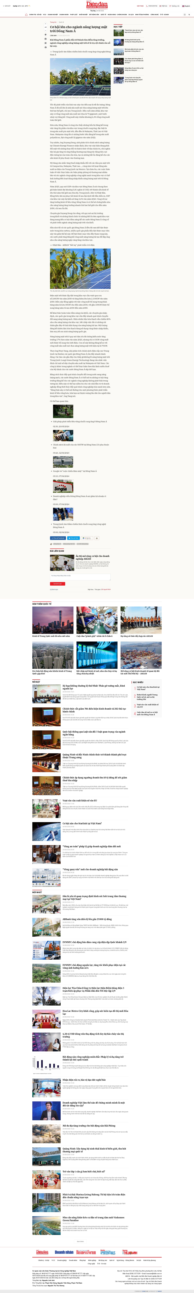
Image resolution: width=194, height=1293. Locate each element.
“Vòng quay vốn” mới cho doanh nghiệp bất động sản (90, 869)
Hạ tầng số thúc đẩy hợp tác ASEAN (137, 636)
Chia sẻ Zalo (74, 538)
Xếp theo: (91, 589)
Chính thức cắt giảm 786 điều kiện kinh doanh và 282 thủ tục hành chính (94, 710)
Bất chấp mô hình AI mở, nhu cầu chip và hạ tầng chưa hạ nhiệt (96, 672)
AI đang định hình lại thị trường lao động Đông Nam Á (134, 41)
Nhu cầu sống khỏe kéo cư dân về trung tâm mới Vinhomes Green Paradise (93, 1219)
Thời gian (97, 589)
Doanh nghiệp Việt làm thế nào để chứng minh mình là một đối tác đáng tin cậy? (94, 1104)
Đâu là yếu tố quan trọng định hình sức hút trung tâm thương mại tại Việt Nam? (94, 897)
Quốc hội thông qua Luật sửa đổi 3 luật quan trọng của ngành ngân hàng (94, 733)
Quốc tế (103, 14)
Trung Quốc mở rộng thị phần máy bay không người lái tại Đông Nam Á (133, 79)
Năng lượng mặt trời (68, 544)
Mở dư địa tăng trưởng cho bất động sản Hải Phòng (89, 1125)
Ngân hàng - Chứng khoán (117, 14)
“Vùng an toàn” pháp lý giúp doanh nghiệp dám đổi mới (92, 846)
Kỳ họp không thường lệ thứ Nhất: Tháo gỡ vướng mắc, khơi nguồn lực (94, 687)
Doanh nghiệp (53, 14)
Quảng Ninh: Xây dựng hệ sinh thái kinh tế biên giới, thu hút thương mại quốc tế (94, 1150)
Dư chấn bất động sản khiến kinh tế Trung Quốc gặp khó (52, 672)
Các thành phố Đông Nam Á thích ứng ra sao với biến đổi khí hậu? (134, 60)
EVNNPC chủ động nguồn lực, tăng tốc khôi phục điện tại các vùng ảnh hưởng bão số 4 (94, 966)
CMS (145, 1291)
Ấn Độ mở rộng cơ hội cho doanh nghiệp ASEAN (92, 557)
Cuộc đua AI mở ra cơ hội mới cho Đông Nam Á (147, 713)
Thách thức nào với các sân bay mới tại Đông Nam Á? (134, 31)
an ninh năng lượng (82, 544)
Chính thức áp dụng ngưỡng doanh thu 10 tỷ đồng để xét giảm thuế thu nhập (95, 779)
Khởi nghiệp (83, 14)
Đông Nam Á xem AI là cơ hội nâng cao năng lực (134, 69)
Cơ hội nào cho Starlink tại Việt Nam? (82, 823)
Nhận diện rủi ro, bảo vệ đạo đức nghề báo (84, 1080)
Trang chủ (53, 22)
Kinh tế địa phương (142, 14)
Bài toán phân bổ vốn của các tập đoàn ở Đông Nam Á (134, 50)
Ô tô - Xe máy (164, 14)
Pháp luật (73, 14)
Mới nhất (8, 6)
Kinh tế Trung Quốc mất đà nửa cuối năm (51, 636)
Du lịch (131, 14)
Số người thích (106, 589)
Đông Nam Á (57, 544)
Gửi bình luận (58, 584)
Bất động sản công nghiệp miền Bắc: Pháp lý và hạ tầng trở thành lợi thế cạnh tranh (93, 1058)
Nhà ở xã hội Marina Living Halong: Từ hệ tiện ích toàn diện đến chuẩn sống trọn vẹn (94, 1196)
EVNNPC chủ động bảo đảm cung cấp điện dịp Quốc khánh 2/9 (94, 942)
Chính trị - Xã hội (35, 14)
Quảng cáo (175, 6)
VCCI (44, 14)
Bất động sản (94, 14)
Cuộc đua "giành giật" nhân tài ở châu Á (94, 636)
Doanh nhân (64, 14)
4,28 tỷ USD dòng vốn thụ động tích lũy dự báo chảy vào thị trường (93, 1035)
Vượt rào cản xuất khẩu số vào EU (80, 800)
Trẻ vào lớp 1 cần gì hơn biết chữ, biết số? (84, 1171)
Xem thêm (80, 1241)
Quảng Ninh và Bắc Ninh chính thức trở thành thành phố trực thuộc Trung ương (95, 756)
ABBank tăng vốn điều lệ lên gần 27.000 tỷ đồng (87, 919)
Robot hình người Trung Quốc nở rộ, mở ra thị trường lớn (147, 697)
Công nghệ (154, 14)
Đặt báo (164, 6)
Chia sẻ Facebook (58, 538)
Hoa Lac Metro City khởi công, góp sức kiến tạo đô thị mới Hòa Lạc (95, 1012)
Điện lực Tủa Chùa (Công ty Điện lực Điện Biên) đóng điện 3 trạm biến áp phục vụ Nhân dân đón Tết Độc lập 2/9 (93, 989)
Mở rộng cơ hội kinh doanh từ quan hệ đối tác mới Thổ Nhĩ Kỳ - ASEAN (140, 672)
